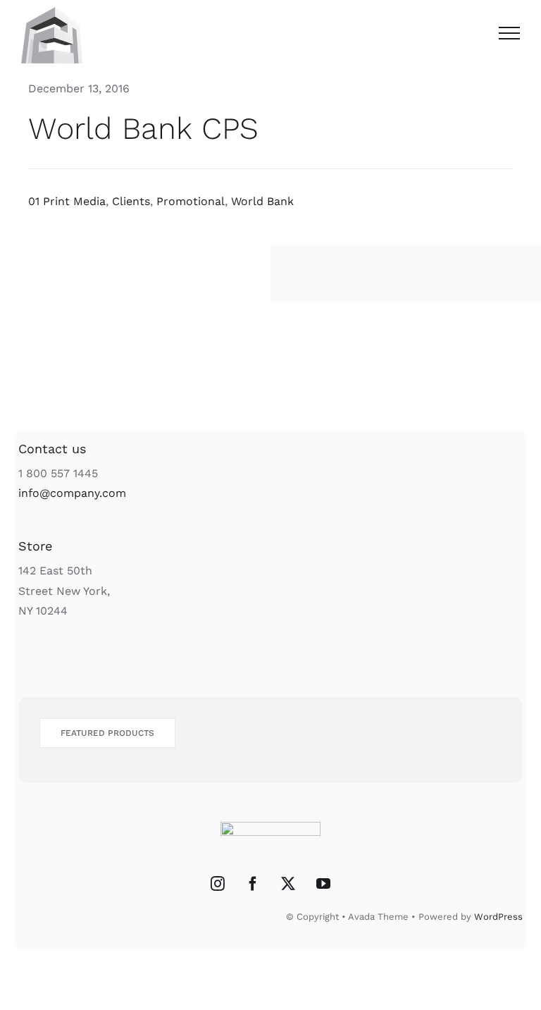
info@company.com (72, 493)
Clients (131, 201)
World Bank (262, 201)
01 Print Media (67, 201)
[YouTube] (323, 883)
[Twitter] (288, 883)
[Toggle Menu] (509, 33)
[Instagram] (217, 883)
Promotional (190, 201)
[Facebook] (253, 883)
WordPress (498, 916)
